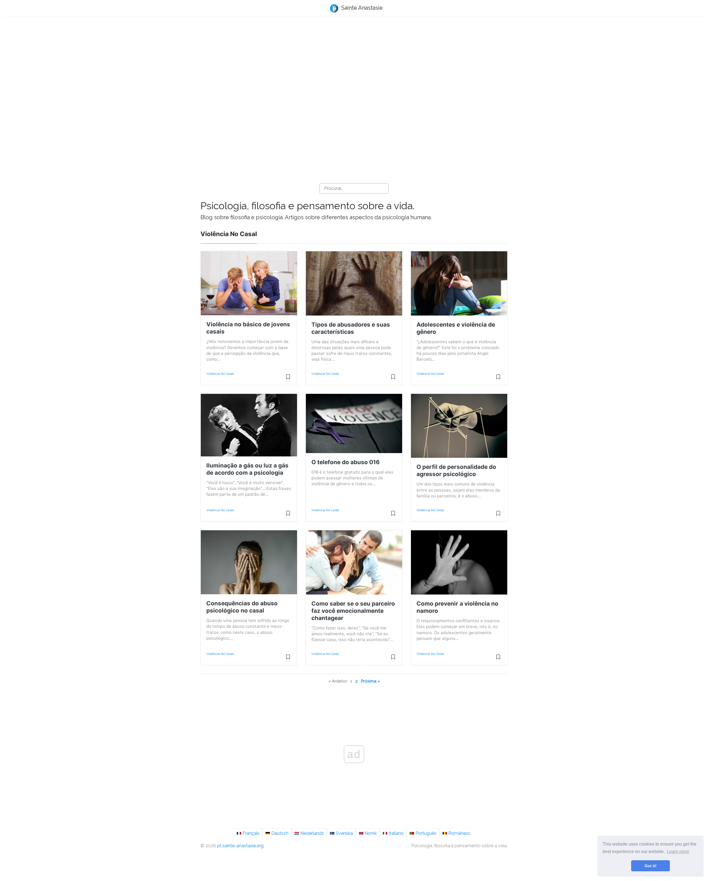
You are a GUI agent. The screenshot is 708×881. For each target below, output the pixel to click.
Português (425, 833)
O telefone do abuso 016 (345, 462)
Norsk (371, 833)
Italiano (396, 833)
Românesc (459, 833)
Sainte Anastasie (361, 7)
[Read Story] (288, 379)
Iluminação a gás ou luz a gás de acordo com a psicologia (247, 469)
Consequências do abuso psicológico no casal (242, 607)
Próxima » (370, 681)
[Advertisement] (354, 64)
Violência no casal (220, 374)
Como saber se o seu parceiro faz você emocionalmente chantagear (353, 610)
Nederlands (312, 833)
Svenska (344, 833)
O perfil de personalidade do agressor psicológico (456, 470)
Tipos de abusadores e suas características (350, 328)
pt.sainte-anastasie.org (240, 845)
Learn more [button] (678, 851)
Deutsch (279, 833)
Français (251, 833)
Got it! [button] (651, 866)
